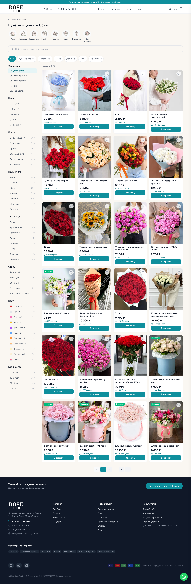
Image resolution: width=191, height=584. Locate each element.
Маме (58, 59)
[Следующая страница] (128, 469)
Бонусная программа (108, 521)
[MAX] (27, 565)
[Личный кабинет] (170, 9)
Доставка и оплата (107, 509)
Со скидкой (96, 59)
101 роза (13, 551)
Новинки (14, 86)
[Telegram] (11, 565)
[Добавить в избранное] (71, 73)
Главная (12, 19)
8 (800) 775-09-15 (67, 9)
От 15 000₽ (15, 125)
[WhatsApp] (19, 565)
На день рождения (106, 551)
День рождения (26, 59)
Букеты (56, 513)
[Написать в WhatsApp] (184, 577)
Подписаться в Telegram (166, 486)
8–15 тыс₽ (15, 119)
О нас (139, 9)
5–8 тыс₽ (14, 114)
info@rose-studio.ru (21, 529)
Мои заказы (148, 513)
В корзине (46, 551)
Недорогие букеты (86, 551)
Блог (100, 530)
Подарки (57, 521)
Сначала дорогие (18, 81)
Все (12, 59)
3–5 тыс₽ (14, 109)
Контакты (102, 517)
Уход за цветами (150, 521)
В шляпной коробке (29, 551)
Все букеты (58, 509)
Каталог (101, 9)
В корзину (58, 126)
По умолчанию (17, 70)
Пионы (57, 551)
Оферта (179, 565)
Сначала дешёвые (18, 75)
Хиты (82, 59)
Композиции (59, 517)
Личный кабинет (150, 509)
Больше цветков (18, 91)
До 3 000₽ (15, 103)
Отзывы (128, 9)
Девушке (70, 59)
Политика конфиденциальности (157, 565)
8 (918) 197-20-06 (20, 525)
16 (121, 469)
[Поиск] (164, 9)
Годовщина (45, 59)
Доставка (115, 9)
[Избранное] (175, 9)
